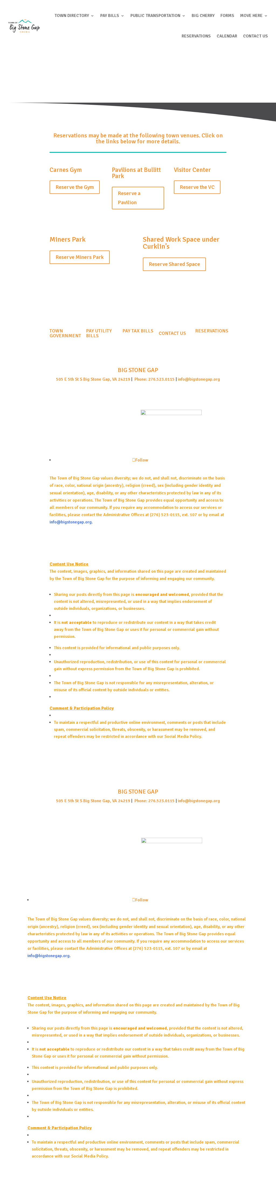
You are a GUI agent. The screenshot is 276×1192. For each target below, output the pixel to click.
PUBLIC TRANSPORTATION (155, 15)
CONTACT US (255, 36)
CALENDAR (227, 36)
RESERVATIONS (196, 36)
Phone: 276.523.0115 (154, 379)
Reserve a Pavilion (129, 198)
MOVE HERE (251, 15)
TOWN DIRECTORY (71, 15)
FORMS (227, 15)
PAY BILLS (109, 15)
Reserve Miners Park (80, 257)
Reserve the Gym (75, 187)
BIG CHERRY (203, 15)
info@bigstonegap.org (199, 379)
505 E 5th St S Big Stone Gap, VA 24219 (93, 379)
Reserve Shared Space (174, 264)
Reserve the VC (197, 187)
